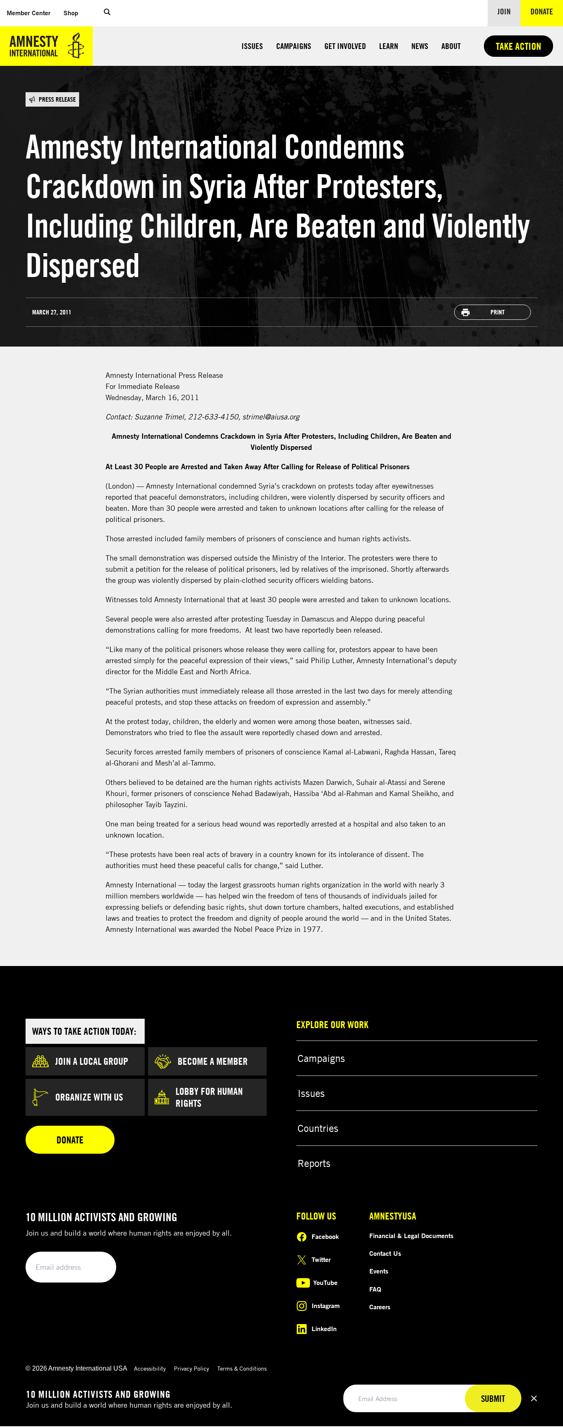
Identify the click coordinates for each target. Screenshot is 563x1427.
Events (378, 1271)
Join (504, 11)
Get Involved (345, 46)
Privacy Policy (191, 1368)
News (419, 46)
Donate (546, 11)
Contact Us (385, 1253)
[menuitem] (28, 12)
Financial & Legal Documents (411, 1235)
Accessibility (150, 1368)
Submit (96, 1267)
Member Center (32, 12)
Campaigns (293, 46)
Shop (74, 12)
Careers (379, 1307)
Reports (314, 1163)
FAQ (375, 1289)
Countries (318, 1128)
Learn (388, 46)
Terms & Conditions (242, 1368)
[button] (107, 13)
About (451, 46)
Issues (252, 46)
